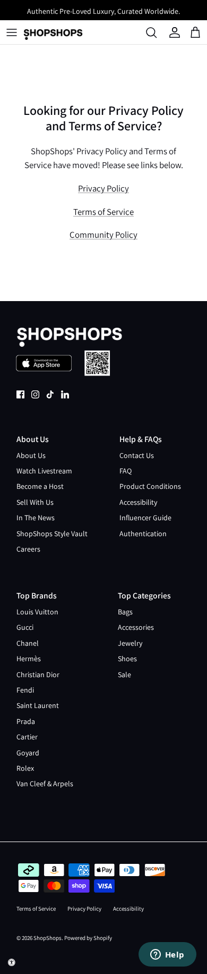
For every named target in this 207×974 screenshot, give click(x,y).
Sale (124, 674)
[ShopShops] (53, 32)
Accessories (136, 627)
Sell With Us (35, 502)
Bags (125, 612)
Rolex (25, 768)
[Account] (176, 32)
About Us (31, 455)
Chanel (27, 643)
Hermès (28, 658)
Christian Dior (37, 674)
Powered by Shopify (88, 938)
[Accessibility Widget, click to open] (11, 962)
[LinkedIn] (65, 394)
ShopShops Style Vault (52, 533)
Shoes (127, 658)
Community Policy (103, 234)
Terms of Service (103, 212)
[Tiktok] (50, 394)
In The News (35, 517)
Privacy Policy (103, 188)
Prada (25, 721)
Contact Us (136, 455)
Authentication (143, 533)
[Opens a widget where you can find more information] (167, 955)
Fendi (25, 690)
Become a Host (40, 486)
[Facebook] (20, 394)
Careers (28, 549)
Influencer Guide (145, 517)
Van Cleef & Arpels (44, 783)
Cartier (27, 737)
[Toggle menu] (11, 32)
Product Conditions (150, 486)
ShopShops (47, 938)
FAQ (125, 471)
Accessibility (138, 502)
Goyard (27, 752)
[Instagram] (35, 394)
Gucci (24, 627)
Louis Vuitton (37, 612)
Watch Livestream (44, 471)
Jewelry (130, 643)
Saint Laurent (37, 705)
